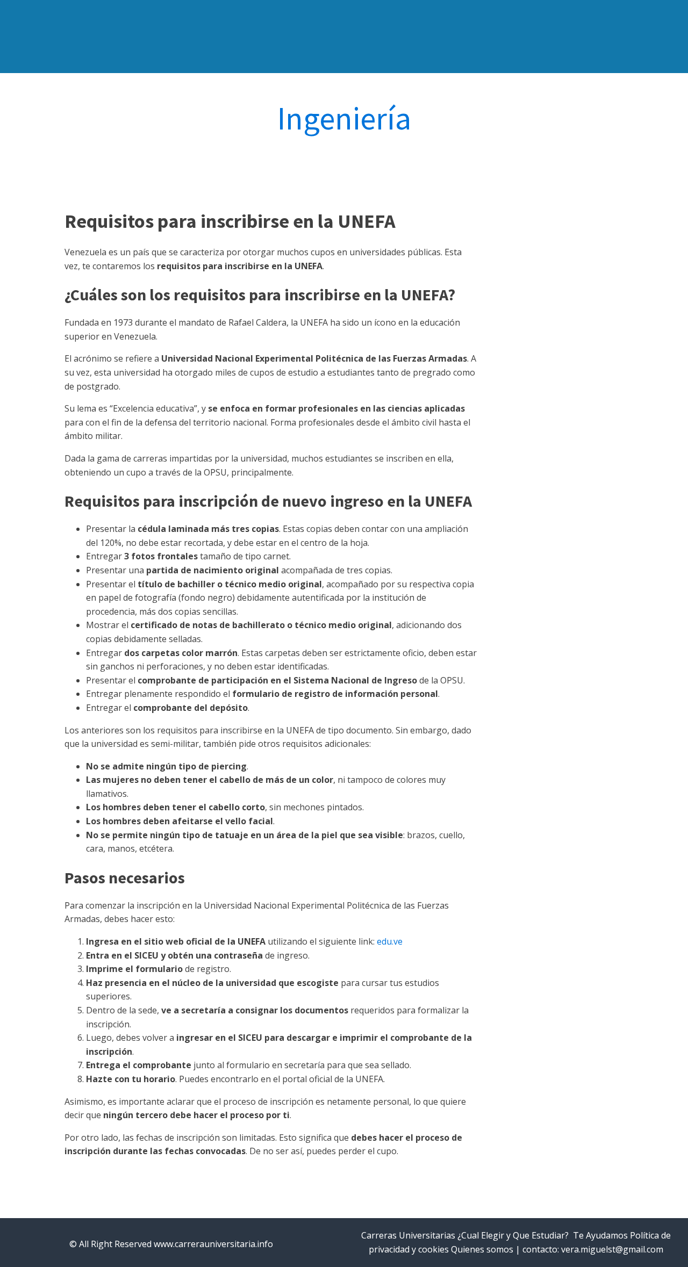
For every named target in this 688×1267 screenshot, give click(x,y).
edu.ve (390, 941)
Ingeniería (344, 118)
